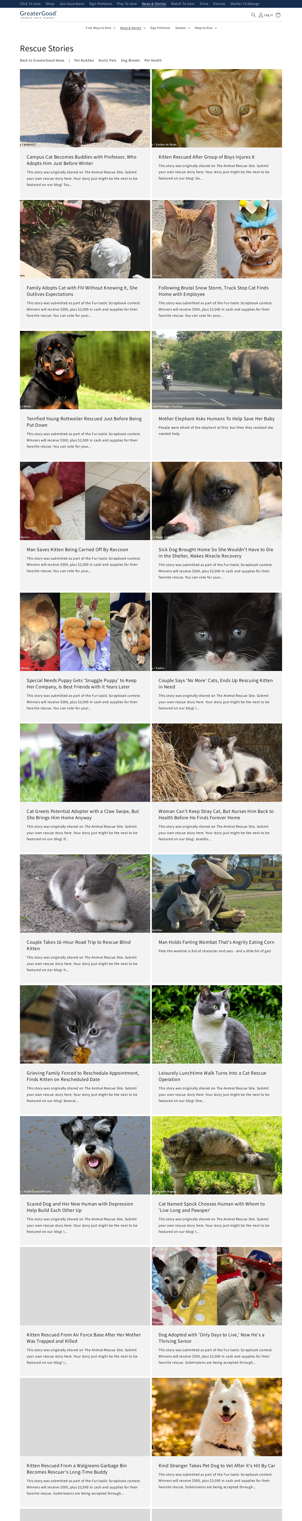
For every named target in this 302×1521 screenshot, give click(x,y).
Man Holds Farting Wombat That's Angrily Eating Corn (216, 942)
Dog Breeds (130, 60)
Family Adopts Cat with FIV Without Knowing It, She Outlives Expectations (82, 291)
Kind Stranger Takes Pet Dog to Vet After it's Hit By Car (217, 1465)
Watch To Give (183, 4)
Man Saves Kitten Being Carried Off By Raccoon (77, 549)
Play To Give (127, 4)
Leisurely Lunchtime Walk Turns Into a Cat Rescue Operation (212, 1076)
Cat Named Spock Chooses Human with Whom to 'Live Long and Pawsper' (212, 1207)
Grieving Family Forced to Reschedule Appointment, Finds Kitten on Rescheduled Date (83, 1076)
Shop (50, 4)
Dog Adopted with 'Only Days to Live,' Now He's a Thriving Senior (212, 1337)
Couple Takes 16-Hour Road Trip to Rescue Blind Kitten (79, 945)
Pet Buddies (84, 60)
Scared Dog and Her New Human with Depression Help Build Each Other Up (80, 1207)
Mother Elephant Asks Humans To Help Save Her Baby (217, 418)
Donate (219, 4)
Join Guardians (71, 4)
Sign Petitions (100, 4)
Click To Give (30, 4)
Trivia (203, 4)
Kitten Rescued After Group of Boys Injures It (207, 157)
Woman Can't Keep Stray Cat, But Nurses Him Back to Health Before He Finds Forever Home (216, 814)
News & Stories (154, 4)
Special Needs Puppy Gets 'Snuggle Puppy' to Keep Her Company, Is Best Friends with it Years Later (82, 683)
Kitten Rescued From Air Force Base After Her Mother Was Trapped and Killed (84, 1337)
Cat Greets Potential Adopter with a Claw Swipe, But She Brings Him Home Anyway (83, 814)
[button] (253, 15)
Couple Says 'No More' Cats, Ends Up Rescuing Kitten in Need (216, 683)
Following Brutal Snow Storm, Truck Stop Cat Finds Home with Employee (214, 291)
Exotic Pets (107, 60)
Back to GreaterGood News (42, 60)
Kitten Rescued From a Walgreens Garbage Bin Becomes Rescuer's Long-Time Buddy (77, 1468)
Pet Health (153, 60)
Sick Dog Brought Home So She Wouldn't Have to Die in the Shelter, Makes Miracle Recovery (216, 552)
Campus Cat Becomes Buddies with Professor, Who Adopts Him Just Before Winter (82, 160)
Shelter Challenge (244, 4)
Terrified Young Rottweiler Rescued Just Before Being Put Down (84, 421)
